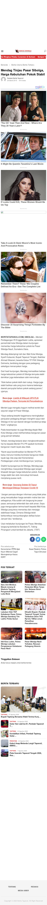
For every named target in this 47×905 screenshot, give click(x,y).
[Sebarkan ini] (32, 539)
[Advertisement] (23, 24)
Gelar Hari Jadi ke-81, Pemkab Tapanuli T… (27, 725)
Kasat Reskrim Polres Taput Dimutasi (37, 549)
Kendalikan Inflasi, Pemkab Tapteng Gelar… (25, 734)
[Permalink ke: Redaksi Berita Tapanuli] (3, 79)
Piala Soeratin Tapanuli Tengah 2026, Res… (26, 754)
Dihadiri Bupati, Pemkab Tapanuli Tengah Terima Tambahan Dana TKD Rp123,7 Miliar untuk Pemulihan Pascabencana (35, 618)
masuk (13, 662)
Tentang (12, 886)
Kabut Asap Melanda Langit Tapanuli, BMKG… (26, 744)
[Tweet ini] (37, 539)
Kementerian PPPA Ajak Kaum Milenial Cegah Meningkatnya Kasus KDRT (10, 551)
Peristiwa (13, 741)
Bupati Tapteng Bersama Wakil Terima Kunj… (21, 717)
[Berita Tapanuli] (23, 51)
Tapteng (4, 714)
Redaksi (34, 886)
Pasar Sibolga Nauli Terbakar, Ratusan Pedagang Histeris (33, 643)
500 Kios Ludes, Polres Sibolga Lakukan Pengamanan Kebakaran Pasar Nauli (11, 645)
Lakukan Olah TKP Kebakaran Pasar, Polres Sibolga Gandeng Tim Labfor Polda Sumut (11, 615)
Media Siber (23, 890)
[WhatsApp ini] (43, 539)
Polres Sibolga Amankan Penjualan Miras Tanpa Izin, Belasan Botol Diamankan (35, 588)
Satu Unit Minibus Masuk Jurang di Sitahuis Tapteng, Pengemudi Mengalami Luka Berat (10, 589)
